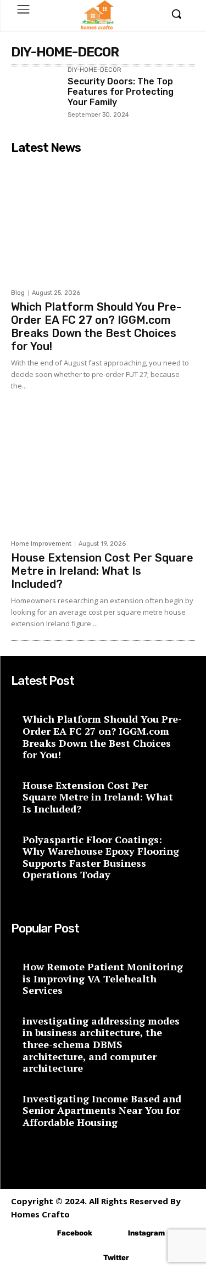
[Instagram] (111, 1233)
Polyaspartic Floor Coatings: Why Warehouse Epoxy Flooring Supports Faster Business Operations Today (101, 857)
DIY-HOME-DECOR (94, 70)
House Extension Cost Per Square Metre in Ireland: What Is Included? (102, 571)
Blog (18, 293)
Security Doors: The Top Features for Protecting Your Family (121, 91)
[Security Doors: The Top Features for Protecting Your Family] (35, 91)
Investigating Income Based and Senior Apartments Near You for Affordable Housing (102, 1110)
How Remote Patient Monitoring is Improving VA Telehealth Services (103, 978)
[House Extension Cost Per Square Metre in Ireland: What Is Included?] (103, 472)
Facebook (74, 1232)
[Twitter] (87, 1257)
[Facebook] (41, 1233)
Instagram (146, 1232)
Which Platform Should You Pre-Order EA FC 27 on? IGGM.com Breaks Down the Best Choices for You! (96, 326)
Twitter (116, 1257)
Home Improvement (41, 544)
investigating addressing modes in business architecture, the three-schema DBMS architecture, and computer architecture (101, 1044)
